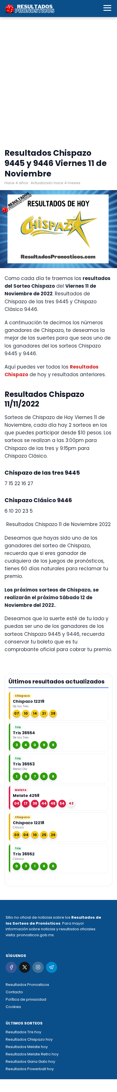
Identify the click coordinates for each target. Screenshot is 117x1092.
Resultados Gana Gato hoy (30, 1061)
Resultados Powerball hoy (30, 1069)
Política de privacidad (26, 999)
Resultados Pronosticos (27, 984)
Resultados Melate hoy (27, 1046)
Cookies (13, 1006)
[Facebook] (11, 967)
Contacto (14, 992)
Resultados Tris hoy (23, 1032)
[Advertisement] (58, 84)
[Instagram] (37, 967)
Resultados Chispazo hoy (29, 1039)
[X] (24, 967)
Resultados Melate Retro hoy (32, 1054)
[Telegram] (51, 967)
